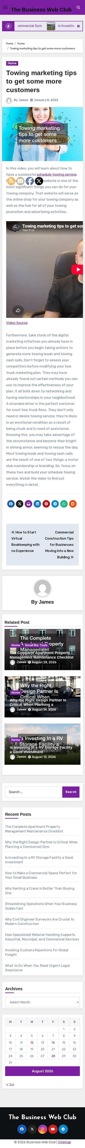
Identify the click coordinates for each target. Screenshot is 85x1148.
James (23, 100)
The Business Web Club (41, 10)
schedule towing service (57, 174)
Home (12, 63)
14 (53, 1043)
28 (53, 1056)
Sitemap (64, 1142)
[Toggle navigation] (5, 7)
